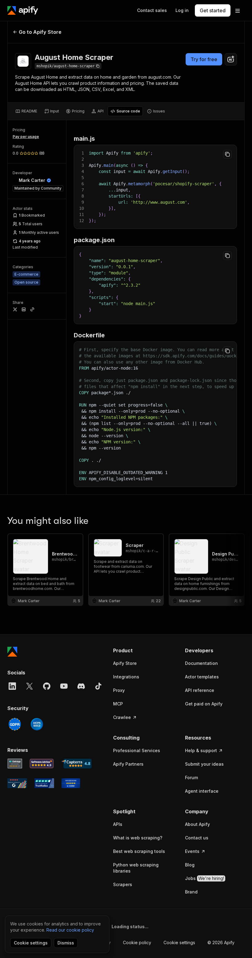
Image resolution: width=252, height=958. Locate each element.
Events (192, 851)
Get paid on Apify (203, 703)
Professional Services (136, 750)
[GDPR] (14, 724)
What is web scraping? (137, 837)
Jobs (204, 878)
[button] (143, 650)
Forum (191, 777)
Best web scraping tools (139, 851)
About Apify (197, 824)
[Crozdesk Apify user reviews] (70, 783)
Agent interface (202, 791)
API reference (199, 690)
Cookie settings (179, 942)
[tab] (26, 111)
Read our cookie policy (70, 929)
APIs (117, 824)
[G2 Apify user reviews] (17, 783)
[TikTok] (98, 686)
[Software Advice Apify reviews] (42, 763)
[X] (29, 686)
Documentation (201, 663)
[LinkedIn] (12, 686)
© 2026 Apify (220, 942)
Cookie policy (137, 942)
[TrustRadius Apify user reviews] (44, 783)
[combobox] (231, 59)
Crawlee (122, 717)
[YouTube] (64, 686)
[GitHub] (47, 686)
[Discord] (81, 686)
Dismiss (65, 942)
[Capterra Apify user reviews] (76, 763)
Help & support (201, 750)
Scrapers (122, 884)
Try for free (204, 59)
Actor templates (202, 676)
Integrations (126, 676)
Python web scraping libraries (136, 868)
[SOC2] (37, 724)
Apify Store (125, 663)
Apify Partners (128, 764)
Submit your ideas (204, 764)
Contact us (196, 837)
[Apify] (22, 10)
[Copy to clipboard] (227, 154)
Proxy (119, 690)
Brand (191, 891)
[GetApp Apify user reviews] (14, 763)
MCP (118, 703)
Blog (190, 864)
